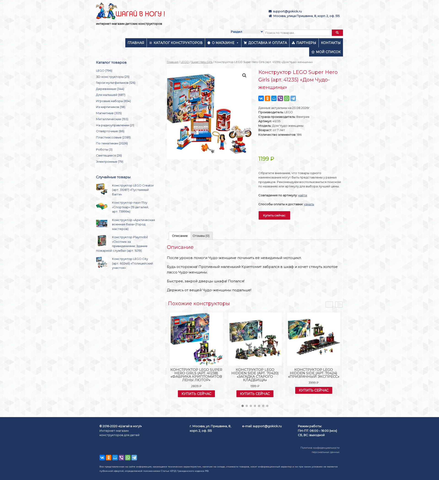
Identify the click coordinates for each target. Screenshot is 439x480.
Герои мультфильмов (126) (115, 82)
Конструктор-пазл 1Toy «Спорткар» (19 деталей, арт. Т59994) (130, 207)
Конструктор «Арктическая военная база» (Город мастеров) (133, 224)
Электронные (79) (109, 161)
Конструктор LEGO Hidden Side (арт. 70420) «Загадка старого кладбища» (255, 374)
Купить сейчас (274, 215)
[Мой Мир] (274, 98)
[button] (243, 406)
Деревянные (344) (110, 89)
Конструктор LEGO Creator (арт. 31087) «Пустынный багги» (133, 189)
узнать (309, 204)
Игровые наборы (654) (113, 101)
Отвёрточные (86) (110, 131)
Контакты (331, 43)
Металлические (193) (112, 119)
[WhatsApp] (286, 98)
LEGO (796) (104, 70)
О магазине (223, 43)
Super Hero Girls (201, 62)
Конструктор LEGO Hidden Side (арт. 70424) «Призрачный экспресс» (313, 373)
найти (302, 195)
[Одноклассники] (267, 98)
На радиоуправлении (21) (115, 125)
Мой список (328, 52)
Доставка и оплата (267, 43)
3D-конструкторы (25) (112, 76)
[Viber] (280, 98)
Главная (136, 43)
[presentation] (329, 305)
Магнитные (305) (109, 113)
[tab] (180, 236)
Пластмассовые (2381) (113, 137)
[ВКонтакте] (261, 98)
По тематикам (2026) (112, 143)
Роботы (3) (104, 149)
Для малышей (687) (110, 95)
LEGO (185, 62)
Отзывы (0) (201, 235)
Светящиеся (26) (109, 155)
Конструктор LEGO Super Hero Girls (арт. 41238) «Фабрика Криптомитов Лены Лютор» (196, 374)
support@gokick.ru (287, 11)
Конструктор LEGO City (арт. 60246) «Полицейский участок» (132, 263)
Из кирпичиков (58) (110, 107)
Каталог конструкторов (178, 43)
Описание (180, 235)
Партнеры (306, 43)
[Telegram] (293, 98)
